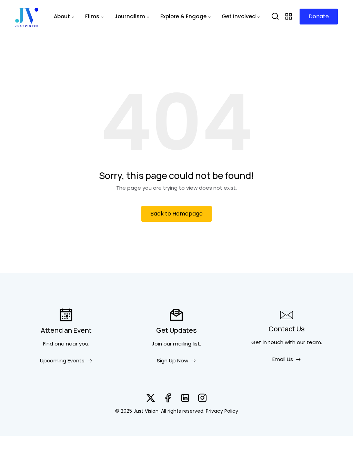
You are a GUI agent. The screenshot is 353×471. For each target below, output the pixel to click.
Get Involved (239, 16)
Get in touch (267, 342)
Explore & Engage (183, 16)
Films (92, 16)
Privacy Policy (222, 411)
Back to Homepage (176, 214)
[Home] (26, 16)
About (62, 16)
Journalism (129, 16)
